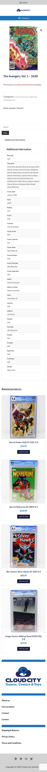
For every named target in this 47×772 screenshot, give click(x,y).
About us (6, 700)
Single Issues (33, 97)
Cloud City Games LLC (32, 767)
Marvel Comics (24, 97)
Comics (16, 97)
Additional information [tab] (15, 140)
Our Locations (8, 706)
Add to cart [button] (23, 452)
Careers (5, 719)
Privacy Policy (8, 736)
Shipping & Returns (10, 730)
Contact (5, 713)
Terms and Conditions (11, 743)
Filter (5, 133)
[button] (23, 18)
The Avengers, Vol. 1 (9, 100)
